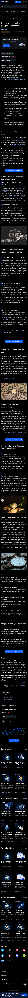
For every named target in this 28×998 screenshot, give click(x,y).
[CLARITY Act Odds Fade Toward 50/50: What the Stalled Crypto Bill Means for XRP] (7, 833)
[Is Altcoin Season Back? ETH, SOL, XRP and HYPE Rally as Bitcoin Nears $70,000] (21, 812)
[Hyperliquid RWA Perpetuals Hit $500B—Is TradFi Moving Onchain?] (7, 883)
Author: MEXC (18, 792)
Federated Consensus (6, 160)
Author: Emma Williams (4, 792)
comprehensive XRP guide (19, 682)
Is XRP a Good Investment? (10, 694)
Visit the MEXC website (11, 195)
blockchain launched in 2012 (19, 140)
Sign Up (18, 1)
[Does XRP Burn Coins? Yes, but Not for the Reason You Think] (21, 784)
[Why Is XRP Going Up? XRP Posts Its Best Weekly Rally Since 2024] (7, 762)
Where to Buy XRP (8, 699)
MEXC (12, 218)
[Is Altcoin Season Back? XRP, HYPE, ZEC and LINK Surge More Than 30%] (7, 812)
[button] (25, 984)
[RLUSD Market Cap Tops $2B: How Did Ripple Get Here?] (21, 861)
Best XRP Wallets (8, 697)
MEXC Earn (8, 482)
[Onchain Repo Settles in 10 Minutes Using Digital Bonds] (21, 883)
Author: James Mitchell (4, 820)
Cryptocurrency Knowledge (14, 15)
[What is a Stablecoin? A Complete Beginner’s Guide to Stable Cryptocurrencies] (7, 932)
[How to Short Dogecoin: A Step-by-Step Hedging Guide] (21, 911)
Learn (2, 15)
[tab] (14, 11)
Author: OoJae (4, 841)
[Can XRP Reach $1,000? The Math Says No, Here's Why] (7, 784)
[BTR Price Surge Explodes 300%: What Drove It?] (7, 861)
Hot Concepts (5, 17)
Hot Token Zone (14, 11)
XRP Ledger (7, 140)
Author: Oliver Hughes (4, 771)
